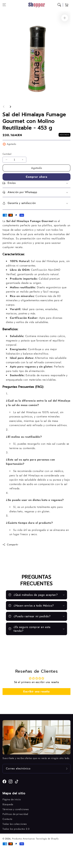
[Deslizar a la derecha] (10, 107)
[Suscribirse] (66, 768)
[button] (4, 5)
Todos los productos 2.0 (16, 829)
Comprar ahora (36, 177)
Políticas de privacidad (15, 814)
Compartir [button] (12, 544)
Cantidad (7, 154)
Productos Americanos (23, 838)
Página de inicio (12, 799)
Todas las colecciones (15, 824)
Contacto (7, 819)
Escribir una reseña (36, 691)
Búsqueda (8, 804)
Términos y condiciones (16, 809)
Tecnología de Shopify (47, 838)
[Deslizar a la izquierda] (4, 107)
